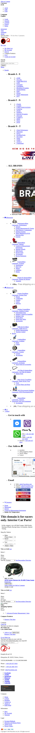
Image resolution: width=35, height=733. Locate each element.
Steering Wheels (20, 249)
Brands (6, 70)
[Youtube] (23, 497)
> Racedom (19, 137)
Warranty (7, 715)
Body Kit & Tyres (21, 380)
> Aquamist (19, 84)
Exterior (18, 237)
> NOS (18, 122)
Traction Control (20, 332)
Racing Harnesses (21, 256)
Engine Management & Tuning (25, 228)
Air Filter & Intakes (22, 371)
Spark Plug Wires (21, 319)
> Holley (18, 111)
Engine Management (22, 330)
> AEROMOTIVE (21, 81)
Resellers (7, 700)
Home (6, 505)
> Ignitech (19, 112)
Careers (6, 698)
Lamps (18, 344)
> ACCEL (19, 79)
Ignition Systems (20, 232)
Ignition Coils (20, 316)
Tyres (17, 383)
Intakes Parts (19, 373)
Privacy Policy (8, 726)
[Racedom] (15, 43)
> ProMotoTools (20, 135)
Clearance (9, 502)
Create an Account (9, 57)
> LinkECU (19, 117)
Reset (6, 545)
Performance (20, 224)
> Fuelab (18, 104)
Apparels (18, 281)
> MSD (18, 119)
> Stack (18, 138)
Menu (2, 67)
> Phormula (19, 132)
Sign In (6, 52)
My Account (8, 50)
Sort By (3, 560)
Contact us (7, 702)
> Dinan (18, 93)
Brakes (18, 272)
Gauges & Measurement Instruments (15, 510)
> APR (18, 83)
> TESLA (19, 141)
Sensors (18, 227)
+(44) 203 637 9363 (11, 663)
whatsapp (3, 32)
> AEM (18, 78)
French (6, 24)
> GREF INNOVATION (23, 107)
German (6, 22)
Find (11, 545)
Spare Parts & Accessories (23, 364)
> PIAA (18, 133)
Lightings (18, 270)
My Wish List (8, 48)
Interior (18, 243)
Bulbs (17, 343)
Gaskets (18, 300)
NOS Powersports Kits (23, 391)
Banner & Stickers (22, 278)
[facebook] (23, 491)
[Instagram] (23, 494)
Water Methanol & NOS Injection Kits (23, 234)
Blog (5, 711)
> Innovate (19, 115)
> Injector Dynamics (22, 114)
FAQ (5, 55)
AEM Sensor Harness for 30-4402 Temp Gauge (19, 580)
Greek (6, 19)
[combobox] (9, 63)
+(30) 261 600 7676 (11, 666)
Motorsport (9, 217)
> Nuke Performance (22, 130)
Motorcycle (9, 287)
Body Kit (18, 267)
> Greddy (18, 106)
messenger (4, 29)
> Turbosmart (20, 143)
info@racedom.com (27, 487)
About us (7, 703)
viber (2, 30)
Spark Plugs (19, 317)
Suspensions (19, 265)
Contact (6, 411)
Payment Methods (9, 721)
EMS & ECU (20, 327)
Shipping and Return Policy (12, 723)
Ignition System (21, 310)
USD (6, 11)
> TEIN (18, 140)
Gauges (18, 351)
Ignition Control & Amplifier (24, 314)
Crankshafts (19, 298)
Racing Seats (19, 252)
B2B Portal (7, 705)
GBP (5, 9)
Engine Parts (20, 294)
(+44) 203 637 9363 (27, 438)
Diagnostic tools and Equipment (21, 401)
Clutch (18, 302)
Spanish (6, 21)
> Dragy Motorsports (22, 94)
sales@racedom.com (26, 484)
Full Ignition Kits (21, 312)
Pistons (18, 297)
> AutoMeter (19, 86)
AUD (6, 8)
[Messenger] (17, 427)
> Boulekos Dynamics (22, 88)
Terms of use (8, 724)
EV (7, 409)
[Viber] (27, 427)
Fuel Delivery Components (24, 230)
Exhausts (19, 362)
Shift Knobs (19, 251)
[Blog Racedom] (23, 500)
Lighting (19, 340)
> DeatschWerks (20, 89)
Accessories (19, 254)
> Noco (18, 120)
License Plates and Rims (23, 384)
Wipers (18, 268)
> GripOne (19, 109)
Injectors (18, 303)
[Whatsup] (17, 438)
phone (2, 34)
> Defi (18, 91)
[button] (9, 585)
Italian (6, 26)
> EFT (18, 96)
